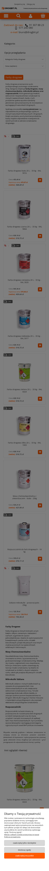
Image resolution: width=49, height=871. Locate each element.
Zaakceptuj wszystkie (24, 856)
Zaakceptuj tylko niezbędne (24, 843)
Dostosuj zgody (24, 850)
